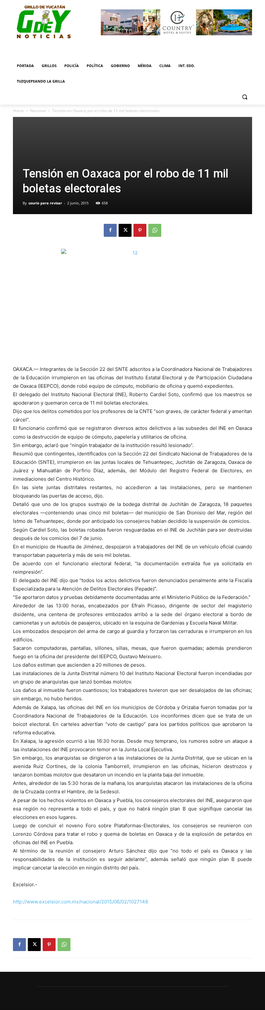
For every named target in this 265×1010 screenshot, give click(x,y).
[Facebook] (110, 230)
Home (18, 110)
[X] (125, 230)
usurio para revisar (45, 203)
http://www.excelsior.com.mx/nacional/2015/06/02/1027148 (80, 902)
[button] (244, 97)
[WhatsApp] (154, 230)
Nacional (38, 110)
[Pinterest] (139, 230)
